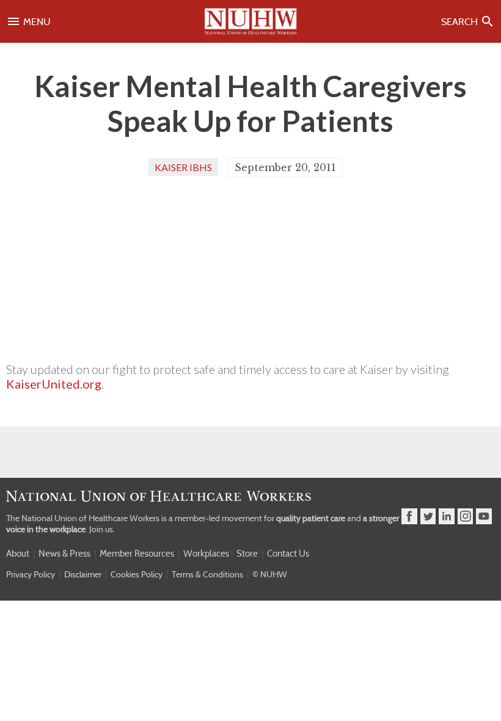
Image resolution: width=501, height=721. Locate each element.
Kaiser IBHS (183, 167)
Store (247, 553)
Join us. (102, 529)
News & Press (64, 553)
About (17, 553)
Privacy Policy (30, 574)
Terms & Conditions (207, 574)
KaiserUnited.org (53, 383)
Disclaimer (82, 574)
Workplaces (206, 553)
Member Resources (137, 553)
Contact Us (288, 553)
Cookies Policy (137, 574)
